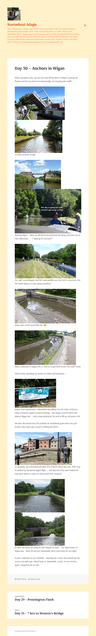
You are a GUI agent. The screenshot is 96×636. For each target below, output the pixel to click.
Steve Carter (35, 579)
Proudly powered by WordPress (25, 631)
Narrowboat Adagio (22, 24)
